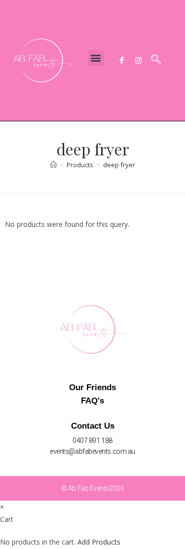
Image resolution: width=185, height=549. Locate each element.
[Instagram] (139, 60)
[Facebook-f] (122, 60)
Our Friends (92, 387)
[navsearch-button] (156, 60)
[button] (96, 58)
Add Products (98, 542)
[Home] (53, 164)
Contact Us (92, 426)
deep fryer (119, 164)
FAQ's (92, 400)
